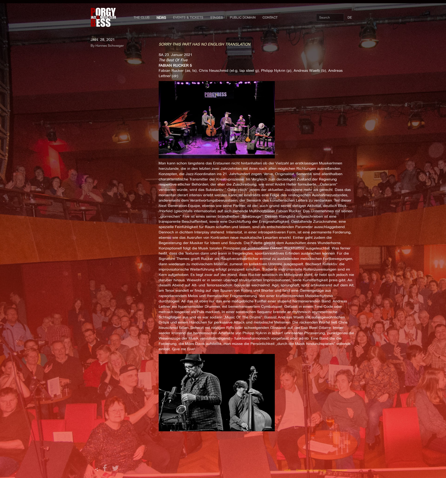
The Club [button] (142, 17)
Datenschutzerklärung (311, 470)
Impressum (339, 470)
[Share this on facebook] (105, 469)
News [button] (161, 17)
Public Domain (243, 17)
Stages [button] (216, 17)
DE (350, 17)
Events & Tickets (188, 17)
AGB (287, 470)
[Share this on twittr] (115, 469)
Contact (270, 17)
